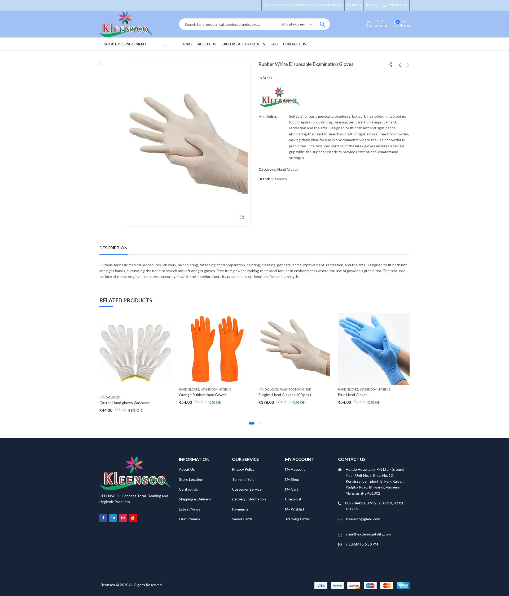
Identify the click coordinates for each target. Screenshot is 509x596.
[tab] (113, 247)
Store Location (191, 479)
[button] (242, 218)
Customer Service (247, 489)
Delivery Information (249, 499)
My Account (295, 469)
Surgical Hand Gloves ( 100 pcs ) (284, 394)
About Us (187, 469)
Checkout (293, 499)
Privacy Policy (243, 469)
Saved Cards (242, 519)
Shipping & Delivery (195, 499)
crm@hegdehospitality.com (368, 534)
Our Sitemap (189, 519)
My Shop (292, 479)
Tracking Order (297, 519)
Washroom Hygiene (216, 389)
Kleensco (279, 179)
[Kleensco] (279, 97)
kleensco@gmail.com (363, 519)
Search (322, 24)
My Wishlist (294, 509)
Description (113, 247)
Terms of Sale (243, 479)
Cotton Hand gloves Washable (124, 402)
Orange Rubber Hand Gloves (203, 394)
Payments (240, 509)
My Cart (291, 489)
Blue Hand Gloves (352, 394)
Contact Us (188, 489)
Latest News (189, 509)
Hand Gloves (288, 169)
